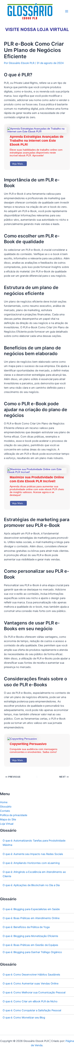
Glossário (5, 806)
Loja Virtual (6, 823)
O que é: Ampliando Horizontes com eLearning (31, 863)
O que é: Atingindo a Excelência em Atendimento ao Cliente (34, 874)
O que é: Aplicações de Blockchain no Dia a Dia (31, 885)
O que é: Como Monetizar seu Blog (24, 1017)
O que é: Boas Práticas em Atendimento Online (31, 918)
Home (3, 802)
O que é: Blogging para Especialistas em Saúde (31, 909)
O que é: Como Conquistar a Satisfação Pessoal (32, 1010)
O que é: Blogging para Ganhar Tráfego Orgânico (32, 952)
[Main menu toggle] (66, 11)
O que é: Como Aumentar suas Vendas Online (30, 983)
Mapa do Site (8, 819)
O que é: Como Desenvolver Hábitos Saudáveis (31, 974)
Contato (5, 810)
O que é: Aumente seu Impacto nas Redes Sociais (33, 854)
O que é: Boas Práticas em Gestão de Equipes (30, 945)
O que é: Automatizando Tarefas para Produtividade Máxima (34, 843)
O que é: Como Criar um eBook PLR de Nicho (30, 1001)
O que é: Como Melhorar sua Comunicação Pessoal (34, 992)
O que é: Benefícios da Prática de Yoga (26, 927)
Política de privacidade (13, 815)
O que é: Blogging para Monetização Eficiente (30, 936)
